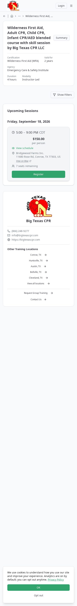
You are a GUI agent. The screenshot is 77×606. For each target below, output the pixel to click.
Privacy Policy (56, 579)
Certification (13, 57)
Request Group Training (35, 292)
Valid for (48, 57)
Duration (11, 76)
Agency (11, 67)
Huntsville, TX (35, 260)
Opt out (38, 595)
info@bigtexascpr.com (25, 235)
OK (38, 587)
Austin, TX (36, 266)
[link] (4, 16)
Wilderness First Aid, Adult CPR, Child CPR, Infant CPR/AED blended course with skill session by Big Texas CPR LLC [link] (39, 16)
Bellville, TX (35, 272)
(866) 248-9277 (20, 231)
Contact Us (36, 299)
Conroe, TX (35, 254)
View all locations (35, 283)
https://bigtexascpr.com (26, 239)
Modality (26, 76)
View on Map (22, 160)
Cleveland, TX (35, 277)
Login (61, 5)
